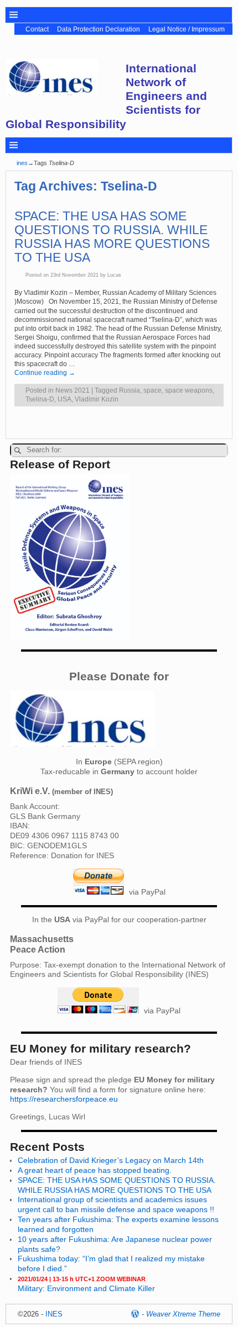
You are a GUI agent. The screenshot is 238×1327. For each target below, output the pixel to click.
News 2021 (72, 390)
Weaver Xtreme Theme (183, 1314)
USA (64, 399)
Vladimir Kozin (96, 399)
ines (22, 163)
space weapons (189, 390)
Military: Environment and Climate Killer (86, 1284)
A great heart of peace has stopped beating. (95, 1170)
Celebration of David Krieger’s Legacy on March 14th (111, 1160)
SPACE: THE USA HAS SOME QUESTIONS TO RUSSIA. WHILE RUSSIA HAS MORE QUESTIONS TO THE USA (112, 237)
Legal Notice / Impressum (186, 29)
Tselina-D (39, 399)
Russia (129, 390)
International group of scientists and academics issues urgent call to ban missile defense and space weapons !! (116, 1204)
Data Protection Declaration (98, 29)
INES (54, 1314)
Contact (37, 29)
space (152, 390)
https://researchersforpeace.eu (64, 1099)
